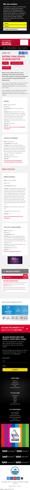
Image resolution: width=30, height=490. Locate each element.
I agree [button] (6, 23)
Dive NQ (5, 63)
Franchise (15, 419)
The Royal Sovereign (17, 63)
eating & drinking (11, 48)
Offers (15, 400)
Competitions (15, 395)
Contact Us (15, 382)
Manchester (6, 67)
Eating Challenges (22, 48)
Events (15, 397)
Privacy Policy (12, 486)
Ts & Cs (19, 486)
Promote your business (15, 417)
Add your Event (15, 414)
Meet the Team (15, 384)
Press (15, 386)
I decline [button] (6, 26)
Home (4, 48)
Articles (15, 399)
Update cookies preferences (7, 489)
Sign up (15, 402)
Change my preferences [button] (11, 29)
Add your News (15, 412)
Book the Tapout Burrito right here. (12, 251)
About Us (15, 381)
